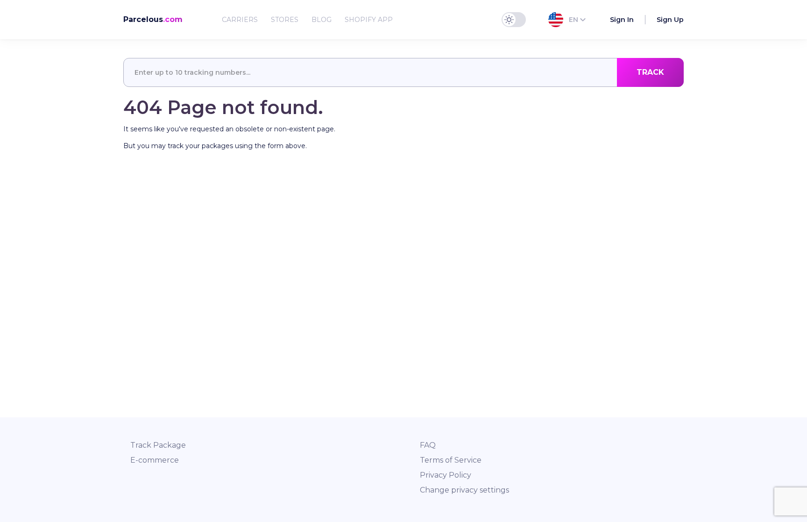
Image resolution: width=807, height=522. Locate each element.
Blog (321, 19)
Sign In (622, 19)
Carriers (240, 19)
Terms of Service (450, 460)
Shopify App (369, 19)
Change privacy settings (464, 490)
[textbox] (403, 72)
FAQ (428, 445)
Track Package (158, 445)
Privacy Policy (445, 475)
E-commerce (154, 460)
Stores (284, 19)
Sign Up (670, 19)
